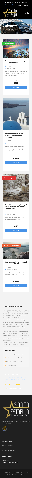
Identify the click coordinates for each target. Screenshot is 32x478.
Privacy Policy (5, 460)
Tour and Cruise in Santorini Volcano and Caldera (16, 263)
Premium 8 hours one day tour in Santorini (15, 62)
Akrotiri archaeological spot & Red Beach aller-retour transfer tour (16, 207)
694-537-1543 (10, 2)
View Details (16, 87)
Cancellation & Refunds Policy (10, 462)
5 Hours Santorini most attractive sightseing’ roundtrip (14, 135)
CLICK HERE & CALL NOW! (12, 448)
